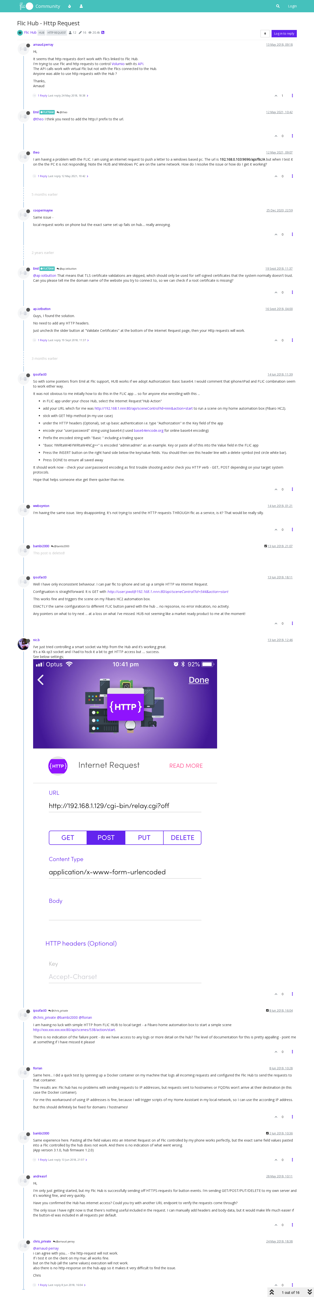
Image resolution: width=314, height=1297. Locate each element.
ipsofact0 (39, 374)
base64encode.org (148, 430)
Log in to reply (284, 33)
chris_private (42, 1241)
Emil (36, 112)
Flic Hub (30, 32)
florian (37, 1068)
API (140, 63)
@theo (63, 112)
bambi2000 (41, 546)
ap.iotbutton (42, 309)
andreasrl (40, 1176)
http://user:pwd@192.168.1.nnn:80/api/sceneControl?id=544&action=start (167, 591)
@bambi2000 (61, 546)
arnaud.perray (43, 44)
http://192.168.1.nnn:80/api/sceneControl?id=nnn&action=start (144, 408)
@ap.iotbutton (68, 268)
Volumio (118, 63)
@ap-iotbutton (44, 275)
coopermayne (43, 210)
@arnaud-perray (46, 1248)
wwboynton (41, 506)
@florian (85, 1017)
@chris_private (59, 1010)
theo (36, 152)
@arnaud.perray (65, 1241)
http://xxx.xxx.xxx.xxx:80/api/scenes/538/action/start (74, 1029)
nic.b (36, 640)
